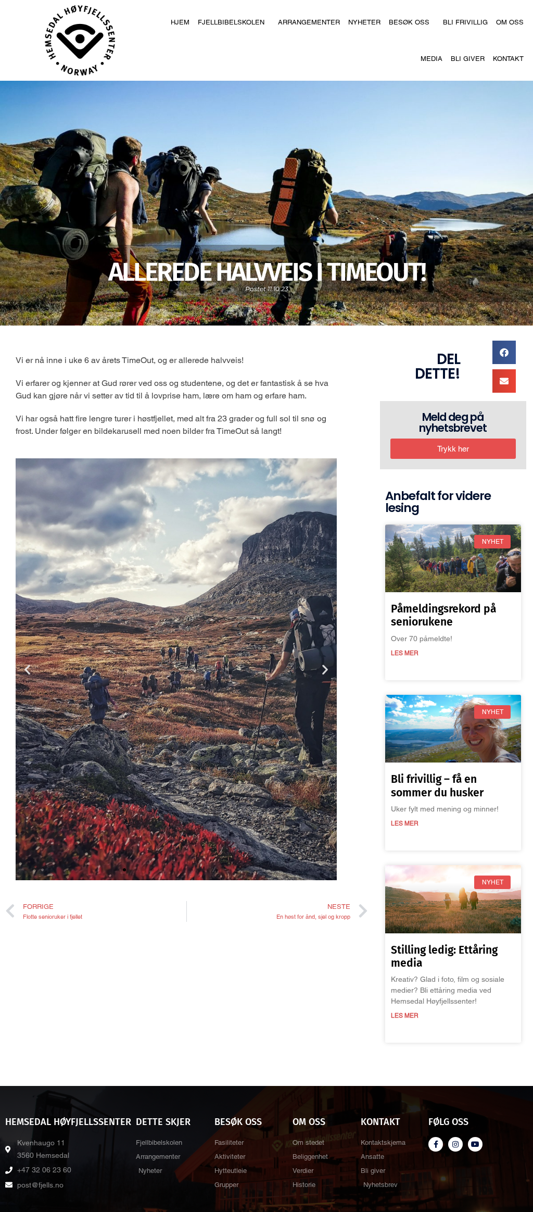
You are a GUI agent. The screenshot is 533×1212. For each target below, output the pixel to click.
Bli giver (468, 59)
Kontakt (508, 59)
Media (431, 59)
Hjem (180, 22)
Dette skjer (163, 1122)
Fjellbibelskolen (231, 22)
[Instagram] (455, 1144)
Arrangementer (309, 22)
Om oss (510, 22)
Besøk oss (409, 22)
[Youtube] (475, 1144)
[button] (27, 669)
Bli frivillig (465, 22)
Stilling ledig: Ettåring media (444, 956)
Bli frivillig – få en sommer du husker (437, 785)
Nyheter (364, 22)
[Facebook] (435, 1144)
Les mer (404, 653)
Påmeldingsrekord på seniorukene (443, 615)
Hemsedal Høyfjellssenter (68, 1122)
